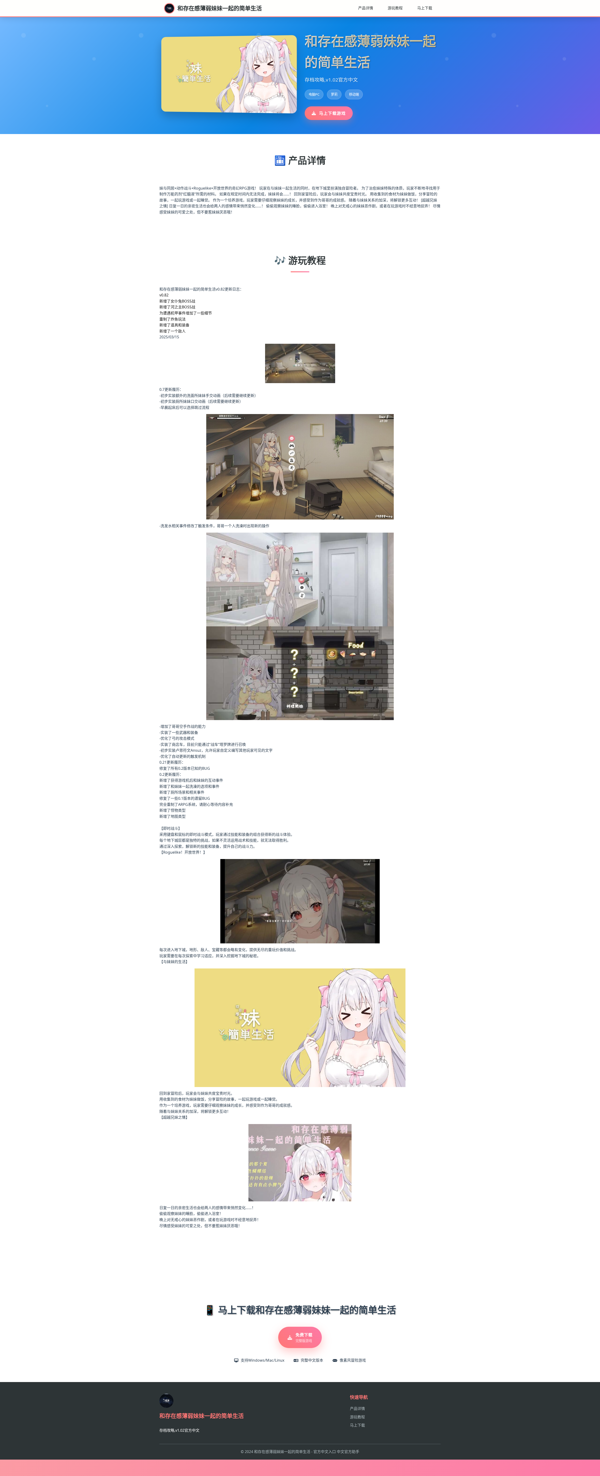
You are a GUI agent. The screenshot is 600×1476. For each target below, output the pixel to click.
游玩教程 (395, 8)
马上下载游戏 (332, 113)
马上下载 (424, 8)
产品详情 (365, 8)
